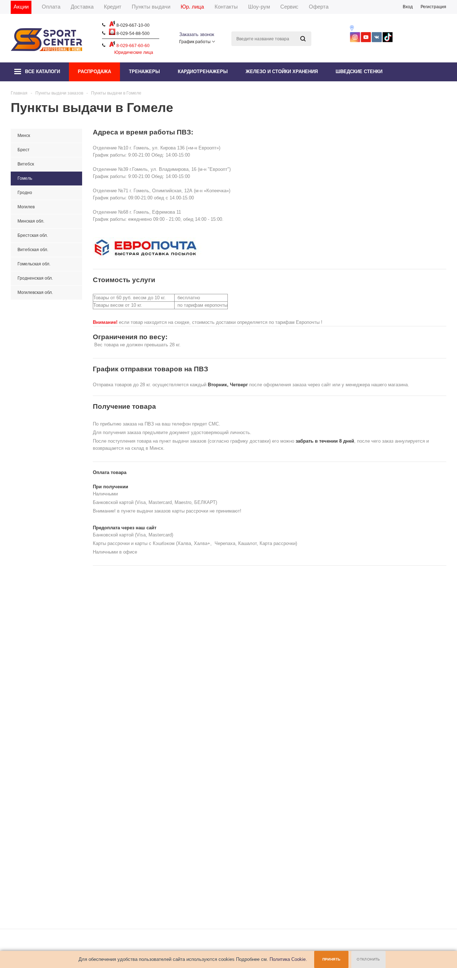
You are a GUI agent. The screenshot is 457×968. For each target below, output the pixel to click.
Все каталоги (42, 71)
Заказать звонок (196, 34)
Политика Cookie (288, 959)
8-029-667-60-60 (132, 45)
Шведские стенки (359, 71)
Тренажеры (144, 71)
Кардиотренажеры (203, 71)
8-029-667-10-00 (132, 25)
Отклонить (368, 959)
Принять (331, 959)
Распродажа (94, 71)
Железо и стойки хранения (282, 71)
